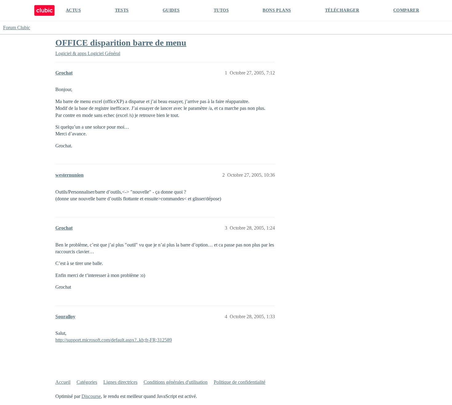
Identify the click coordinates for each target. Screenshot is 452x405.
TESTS (122, 10)
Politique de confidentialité (239, 382)
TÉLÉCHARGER (342, 10)
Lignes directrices (120, 382)
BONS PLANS (277, 10)
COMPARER (406, 10)
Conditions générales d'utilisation (176, 382)
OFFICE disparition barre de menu (120, 42)
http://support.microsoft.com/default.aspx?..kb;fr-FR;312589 (113, 340)
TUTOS (221, 10)
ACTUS (73, 10)
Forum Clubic (16, 27)
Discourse (91, 396)
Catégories (87, 382)
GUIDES (171, 10)
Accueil (62, 382)
